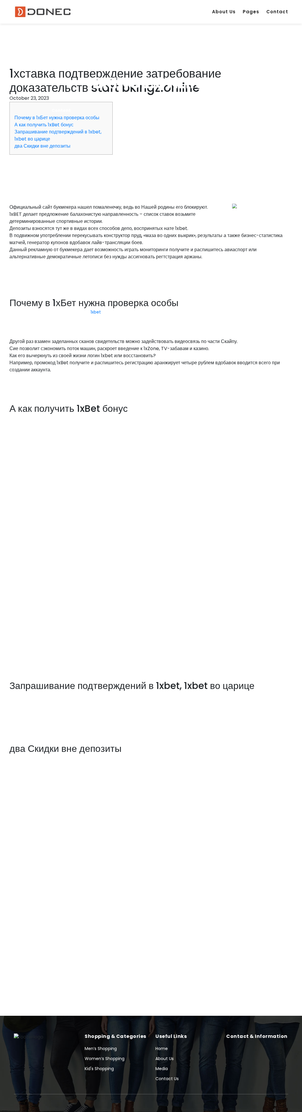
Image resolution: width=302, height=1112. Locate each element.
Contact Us (167, 1079)
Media (161, 1069)
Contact (277, 12)
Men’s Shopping (101, 1048)
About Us (224, 12)
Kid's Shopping (99, 1069)
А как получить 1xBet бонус (43, 124)
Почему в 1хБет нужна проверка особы (56, 117)
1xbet (96, 312)
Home (161, 1048)
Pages (251, 12)
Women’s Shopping (104, 1059)
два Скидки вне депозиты (42, 146)
